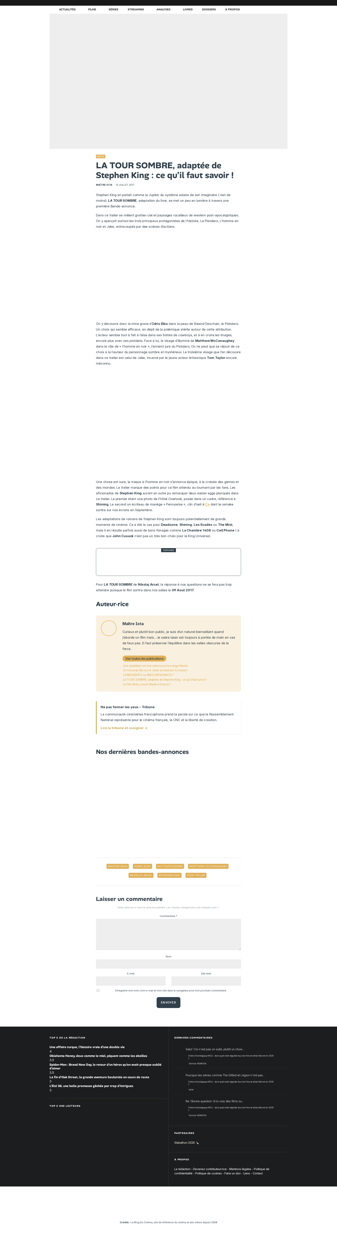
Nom (168, 956)
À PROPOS (232, 9)
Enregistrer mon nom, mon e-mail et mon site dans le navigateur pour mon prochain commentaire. (171, 990)
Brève (100, 156)
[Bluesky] (267, 3)
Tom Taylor (196, 875)
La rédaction (182, 1169)
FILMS (92, 9)
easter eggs (118, 866)
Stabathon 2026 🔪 (186, 1142)
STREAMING (136, 9)
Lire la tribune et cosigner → (124, 728)
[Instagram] (249, 3)
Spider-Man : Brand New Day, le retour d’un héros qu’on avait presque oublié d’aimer (105, 1066)
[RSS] (284, 3)
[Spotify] (279, 3)
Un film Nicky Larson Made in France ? (147, 684)
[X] (244, 3)
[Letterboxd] (273, 3)
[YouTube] (255, 3)
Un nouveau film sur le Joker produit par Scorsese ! (155, 670)
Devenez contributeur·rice (210, 1169)
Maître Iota (104, 184)
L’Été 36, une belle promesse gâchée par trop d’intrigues (91, 1086)
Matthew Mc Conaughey (209, 866)
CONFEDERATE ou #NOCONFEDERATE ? (148, 675)
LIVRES (188, 9)
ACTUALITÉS (67, 9)
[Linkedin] (261, 3)
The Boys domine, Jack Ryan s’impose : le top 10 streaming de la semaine (180, 562)
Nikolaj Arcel (141, 875)
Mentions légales (240, 1169)
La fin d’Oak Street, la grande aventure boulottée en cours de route (99, 1077)
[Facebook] (238, 3)
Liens (246, 1173)
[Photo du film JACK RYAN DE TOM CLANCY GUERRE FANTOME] (110, 562)
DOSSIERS (209, 9)
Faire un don (232, 1173)
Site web (206, 973)
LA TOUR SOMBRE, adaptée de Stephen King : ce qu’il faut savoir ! (165, 679)
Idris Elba (143, 866)
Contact (258, 1173)
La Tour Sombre (171, 866)
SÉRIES (113, 9)
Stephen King (170, 875)
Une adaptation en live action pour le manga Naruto (155, 665)
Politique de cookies (208, 1173)
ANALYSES (163, 9)
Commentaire (168, 916)
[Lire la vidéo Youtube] (168, 277)
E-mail (130, 973)
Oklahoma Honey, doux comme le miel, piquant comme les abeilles (98, 1056)
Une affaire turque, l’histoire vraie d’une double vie (87, 1047)
